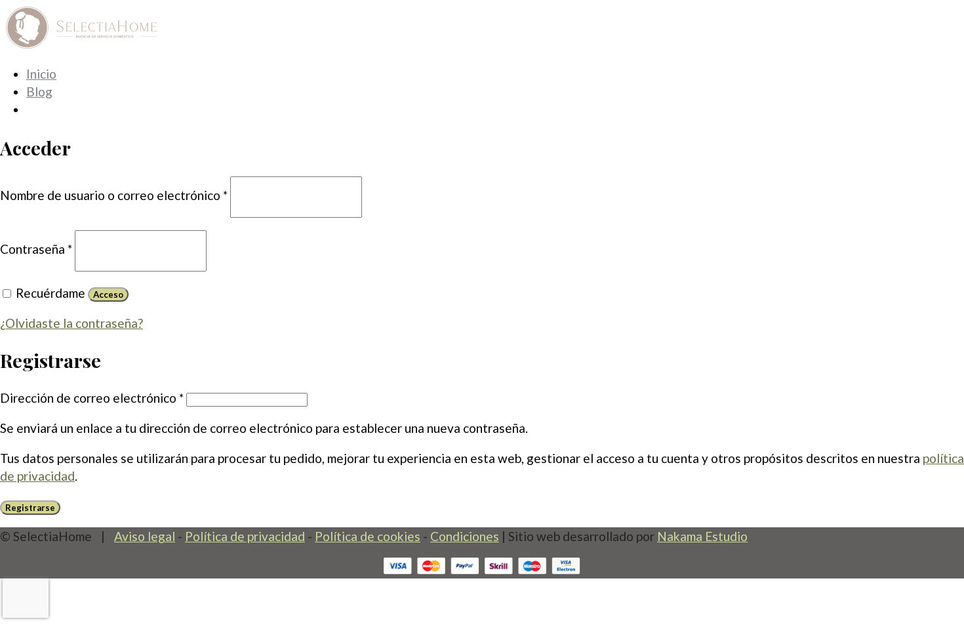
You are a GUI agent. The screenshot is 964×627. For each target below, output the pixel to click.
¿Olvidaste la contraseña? (71, 323)
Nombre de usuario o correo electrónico (114, 195)
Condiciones (464, 536)
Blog (39, 91)
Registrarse (30, 507)
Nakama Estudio (702, 536)
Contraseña (36, 248)
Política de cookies (367, 536)
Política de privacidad (245, 536)
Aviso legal (144, 536)
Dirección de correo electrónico (92, 397)
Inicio (41, 73)
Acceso (108, 294)
